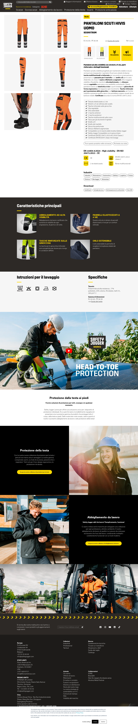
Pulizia (130, 175)
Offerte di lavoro (91, 1)
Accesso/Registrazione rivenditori (103, 7)
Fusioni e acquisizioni (70, 682)
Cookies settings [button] (86, 721)
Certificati (88, 190)
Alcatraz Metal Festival (96, 680)
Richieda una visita (120, 143)
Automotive (107, 175)
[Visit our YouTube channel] (110, 627)
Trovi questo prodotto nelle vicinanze (98, 143)
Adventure (123, 7)
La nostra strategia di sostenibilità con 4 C (70, 690)
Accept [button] (95, 721)
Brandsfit (91, 676)
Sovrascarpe (31, 10)
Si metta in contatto (109, 1)
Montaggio (95, 179)
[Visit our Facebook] (100, 627)
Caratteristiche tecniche (96, 643)
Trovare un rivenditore (129, 1)
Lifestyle (133, 7)
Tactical (66, 648)
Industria (87, 175)
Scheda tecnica (98, 190)
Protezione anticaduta (106, 10)
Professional (67, 646)
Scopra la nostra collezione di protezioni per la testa (34, 472)
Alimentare (105, 179)
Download (88, 186)
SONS (90, 673)
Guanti (90, 10)
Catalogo (91, 652)
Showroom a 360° (113, 4)
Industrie (88, 172)
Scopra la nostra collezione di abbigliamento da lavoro (103, 543)
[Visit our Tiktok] (119, 627)
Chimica (87, 179)
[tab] (109, 172)
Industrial (66, 643)
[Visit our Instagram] (105, 627)
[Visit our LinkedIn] (114, 627)
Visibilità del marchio (70, 698)
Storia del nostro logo (71, 687)
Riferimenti (67, 678)
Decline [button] (103, 721)
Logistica (123, 175)
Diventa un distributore (71, 685)
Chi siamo (66, 673)
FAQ (64, 696)
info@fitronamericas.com (26, 674)
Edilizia (115, 175)
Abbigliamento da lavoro (50, 10)
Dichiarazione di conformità (115, 190)
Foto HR (129, 190)
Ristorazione (97, 175)
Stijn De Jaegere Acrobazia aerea (99, 678)
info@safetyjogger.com (25, 656)
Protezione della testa (74, 10)
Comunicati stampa (70, 694)
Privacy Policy (79, 713)
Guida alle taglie (94, 650)
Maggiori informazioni (73, 1)
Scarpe (19, 10)
